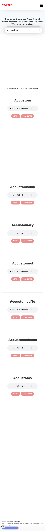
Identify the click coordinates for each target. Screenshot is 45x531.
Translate (27, 116)
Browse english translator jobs (11, 521)
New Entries (36, 523)
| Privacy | (16, 523)
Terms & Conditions (7, 523)
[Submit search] (39, 30)
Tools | (27, 523)
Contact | (21, 523)
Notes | (31, 523)
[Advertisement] (22, 57)
